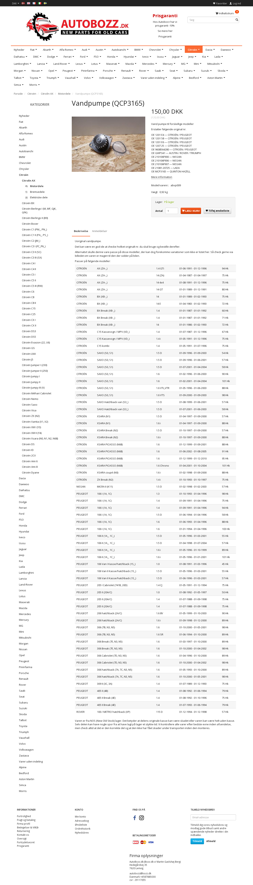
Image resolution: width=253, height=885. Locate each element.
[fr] (34, 3)
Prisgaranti (165, 36)
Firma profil (23, 823)
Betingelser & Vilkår (28, 827)
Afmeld (210, 841)
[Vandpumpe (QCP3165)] (108, 144)
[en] (28, 3)
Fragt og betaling (26, 819)
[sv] (45, 3)
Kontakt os (23, 834)
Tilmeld (197, 841)
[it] (39, 3)
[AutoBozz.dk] (78, 26)
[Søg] (237, 20)
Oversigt (21, 838)
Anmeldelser (99, 231)
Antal (159, 211)
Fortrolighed (24, 816)
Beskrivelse (81, 231)
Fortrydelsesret (26, 842)
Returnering (23, 831)
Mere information (161, 177)
